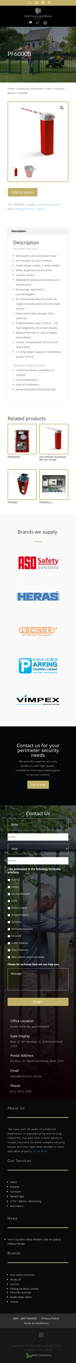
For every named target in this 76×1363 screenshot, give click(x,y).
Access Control (19, 907)
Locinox (14, 1284)
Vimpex (14, 1301)
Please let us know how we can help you (33, 964)
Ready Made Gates (21, 1297)
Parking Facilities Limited (30, 209)
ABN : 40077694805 (25, 1318)
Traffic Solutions (19, 942)
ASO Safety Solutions (22, 928)
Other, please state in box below (27, 956)
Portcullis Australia (20, 1292)
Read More (41, 1151)
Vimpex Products (20, 914)
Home (11, 88)
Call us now (38, 784)
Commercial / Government (30, 88)
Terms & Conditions (36, 1323)
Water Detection (19, 949)
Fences (15, 886)
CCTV (14, 900)
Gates (49, 88)
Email (14, 1070)
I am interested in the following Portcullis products (34, 870)
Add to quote (23, 192)
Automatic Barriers (48, 204)
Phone (15, 1085)
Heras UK (16, 935)
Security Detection (20, 893)
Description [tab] (18, 231)
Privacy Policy (50, 1318)
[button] (62, 108)
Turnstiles (16, 921)
